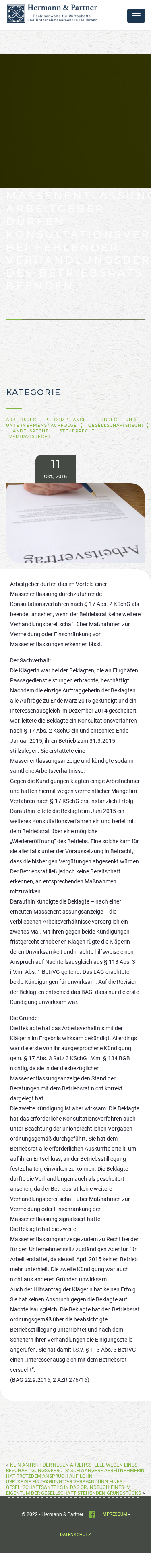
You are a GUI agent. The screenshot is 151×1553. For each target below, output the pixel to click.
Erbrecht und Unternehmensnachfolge (71, 422)
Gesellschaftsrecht (116, 425)
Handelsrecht (28, 431)
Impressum (114, 1514)
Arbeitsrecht (24, 419)
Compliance (70, 419)
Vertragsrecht (30, 436)
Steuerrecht (77, 431)
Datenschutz (75, 1534)
